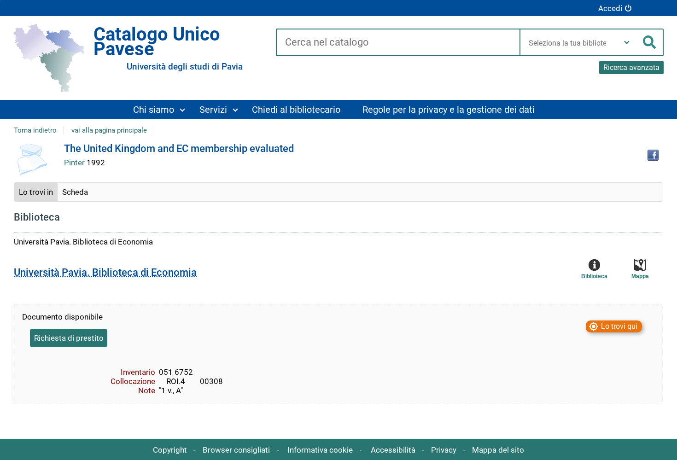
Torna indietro (35, 130)
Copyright (170, 449)
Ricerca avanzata (631, 67)
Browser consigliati (236, 449)
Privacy (443, 449)
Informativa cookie (320, 449)
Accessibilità (393, 449)
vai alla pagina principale (109, 130)
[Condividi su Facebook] (653, 155)
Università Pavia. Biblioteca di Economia (105, 272)
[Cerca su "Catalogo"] (397, 42)
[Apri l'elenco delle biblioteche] (627, 42)
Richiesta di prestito (69, 338)
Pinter (75, 162)
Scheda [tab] (75, 192)
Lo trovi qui (619, 326)
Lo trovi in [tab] (36, 192)
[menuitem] (158, 109)
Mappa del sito (498, 449)
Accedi (610, 8)
